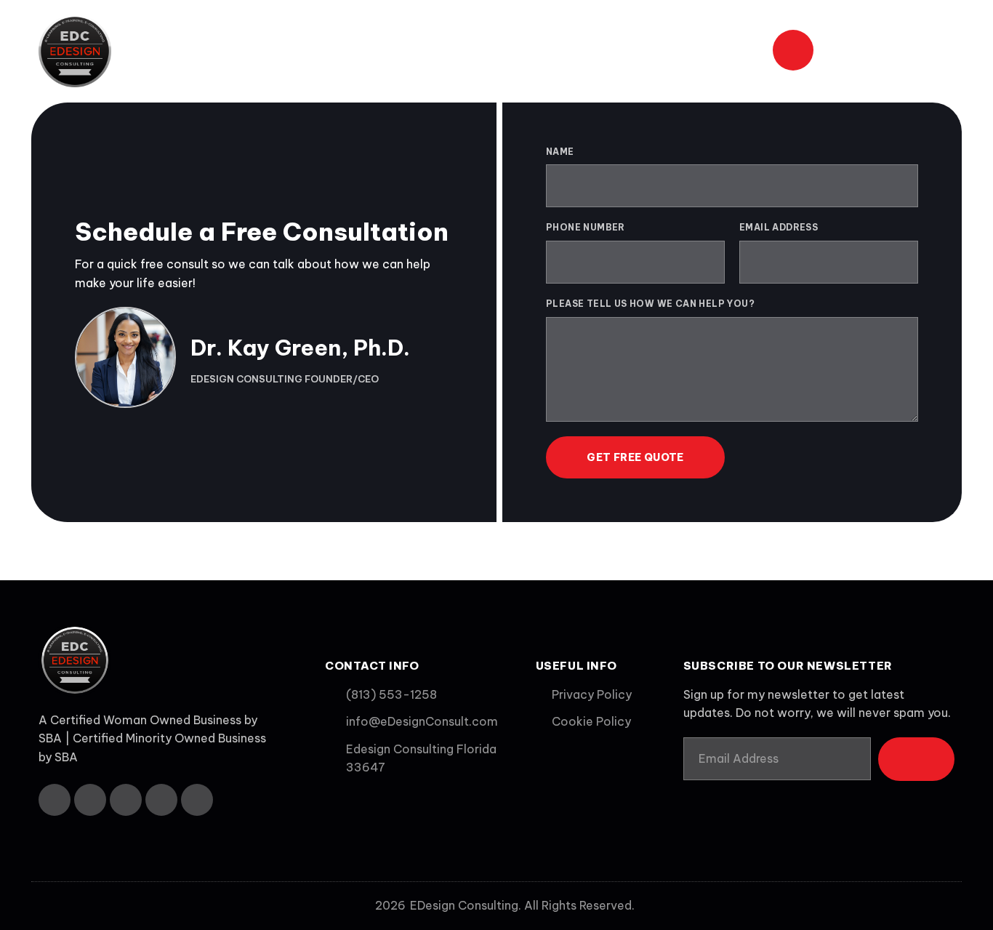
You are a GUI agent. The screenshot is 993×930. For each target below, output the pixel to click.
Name (560, 151)
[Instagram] (161, 800)
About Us (355, 51)
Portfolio (627, 51)
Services (435, 51)
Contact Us (719, 51)
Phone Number (585, 227)
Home (285, 51)
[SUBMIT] (916, 759)
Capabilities (534, 51)
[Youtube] (197, 800)
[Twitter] (90, 800)
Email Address (778, 227)
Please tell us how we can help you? (650, 303)
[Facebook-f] (55, 800)
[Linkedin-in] (126, 800)
